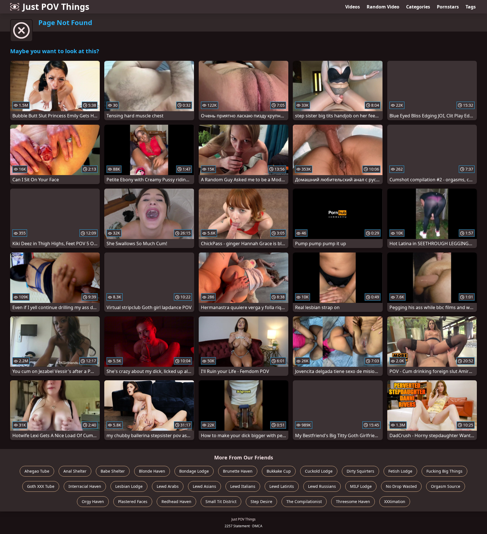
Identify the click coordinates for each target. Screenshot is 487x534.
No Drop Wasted (401, 486)
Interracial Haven (84, 486)
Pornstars (448, 7)
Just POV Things (56, 6)
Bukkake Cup (279, 471)
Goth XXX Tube (40, 486)
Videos (352, 7)
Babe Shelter (113, 471)
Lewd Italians (242, 486)
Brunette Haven (238, 471)
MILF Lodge (361, 486)
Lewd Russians (322, 486)
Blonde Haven (152, 471)
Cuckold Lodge (319, 471)
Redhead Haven (176, 501)
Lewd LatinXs (281, 486)
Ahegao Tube (37, 471)
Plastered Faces (132, 501)
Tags (471, 7)
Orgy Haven (93, 501)
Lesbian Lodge (129, 486)
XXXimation (394, 501)
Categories (418, 7)
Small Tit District (220, 501)
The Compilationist (304, 501)
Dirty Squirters (360, 471)
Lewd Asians (204, 486)
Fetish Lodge (400, 471)
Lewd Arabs (168, 486)
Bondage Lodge (194, 471)
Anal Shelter (75, 471)
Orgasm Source (445, 486)
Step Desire (261, 501)
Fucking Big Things (444, 471)
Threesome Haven (353, 501)
